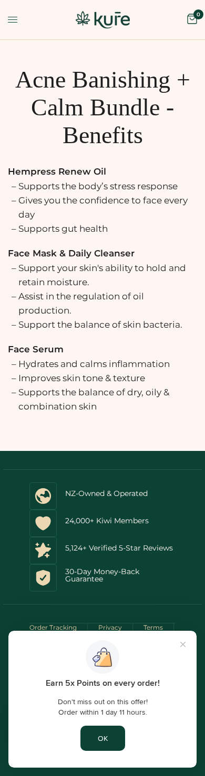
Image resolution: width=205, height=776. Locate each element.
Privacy (110, 627)
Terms (153, 627)
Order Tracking (53, 627)
